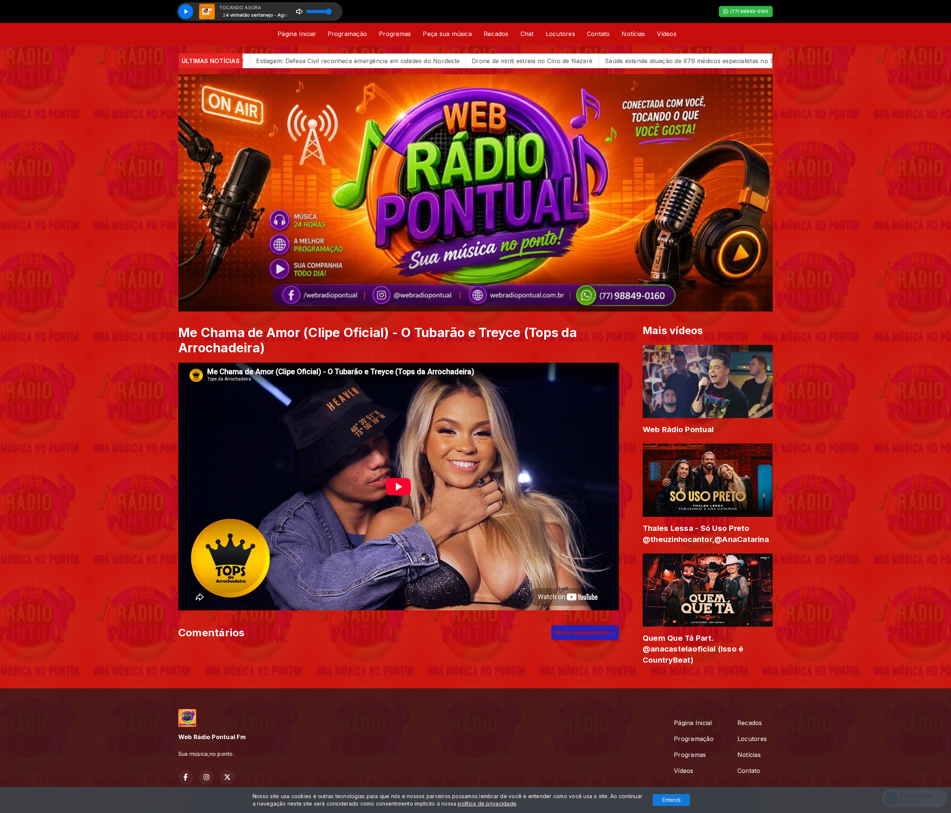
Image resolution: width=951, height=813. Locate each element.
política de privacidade (487, 803)
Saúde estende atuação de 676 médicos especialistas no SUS (544, 61)
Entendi (671, 800)
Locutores (560, 33)
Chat (527, 33)
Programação (347, 33)
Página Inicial (296, 33)
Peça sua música (447, 33)
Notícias (633, 33)
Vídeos (666, 33)
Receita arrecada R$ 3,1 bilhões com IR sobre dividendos (728, 61)
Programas (395, 33)
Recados (496, 33)
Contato (598, 33)
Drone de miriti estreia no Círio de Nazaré (382, 61)
